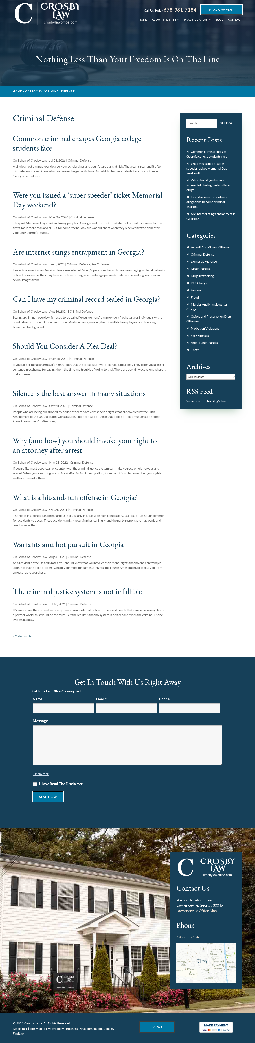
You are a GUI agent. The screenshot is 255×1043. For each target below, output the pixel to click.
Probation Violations (205, 328)
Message (40, 721)
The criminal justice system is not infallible (77, 591)
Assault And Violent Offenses (211, 247)
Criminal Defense (79, 160)
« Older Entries (23, 636)
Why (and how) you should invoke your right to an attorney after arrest (85, 445)
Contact (235, 19)
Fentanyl (196, 290)
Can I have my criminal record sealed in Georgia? (87, 299)
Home (143, 19)
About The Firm (164, 19)
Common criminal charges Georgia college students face (77, 143)
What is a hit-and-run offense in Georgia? (75, 497)
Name (37, 699)
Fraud (195, 297)
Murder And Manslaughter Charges (206, 306)
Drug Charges (200, 268)
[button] (251, 1014)
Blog (220, 19)
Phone (164, 699)
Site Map (36, 1028)
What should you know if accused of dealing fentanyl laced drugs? (208, 185)
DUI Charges (200, 283)
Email (101, 699)
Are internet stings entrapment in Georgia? (78, 252)
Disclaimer (41, 774)
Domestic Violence (204, 261)
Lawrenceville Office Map (196, 910)
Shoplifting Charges (204, 342)
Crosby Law (39, 160)
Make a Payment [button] (221, 9)
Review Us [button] (157, 1027)
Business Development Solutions (88, 1028)
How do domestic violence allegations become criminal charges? (206, 201)
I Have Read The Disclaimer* (61, 784)
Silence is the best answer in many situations (79, 393)
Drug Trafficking (202, 276)
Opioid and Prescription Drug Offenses (208, 318)
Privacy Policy (54, 1028)
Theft (195, 350)
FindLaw (18, 1033)
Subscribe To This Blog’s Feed (206, 401)
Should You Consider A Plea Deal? (65, 346)
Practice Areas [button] (196, 19)
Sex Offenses (100, 264)
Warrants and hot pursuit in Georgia (68, 544)
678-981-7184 (180, 10)
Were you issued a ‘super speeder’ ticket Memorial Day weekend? (87, 200)
